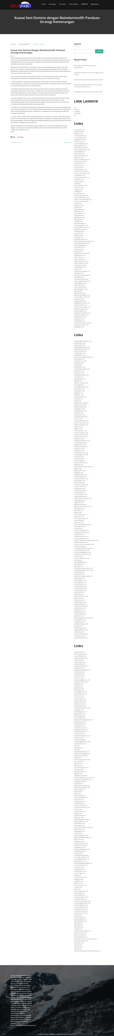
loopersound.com (79, 704)
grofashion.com (79, 616)
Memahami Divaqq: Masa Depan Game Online (88, 80)
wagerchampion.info (80, 496)
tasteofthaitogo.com (80, 245)
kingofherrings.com (80, 229)
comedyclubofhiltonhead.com (83, 548)
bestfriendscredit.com (81, 756)
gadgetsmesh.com (80, 445)
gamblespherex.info (80, 504)
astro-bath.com (79, 762)
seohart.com (78, 915)
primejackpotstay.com (81, 624)
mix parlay (18, 1007)
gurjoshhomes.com (80, 722)
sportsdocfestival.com (81, 634)
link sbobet (27, 981)
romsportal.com (79, 632)
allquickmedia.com (80, 223)
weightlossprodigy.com (81, 403)
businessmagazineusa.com (82, 524)
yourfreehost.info (79, 718)
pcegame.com (78, 881)
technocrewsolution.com (82, 173)
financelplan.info (79, 359)
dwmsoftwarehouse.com (82, 819)
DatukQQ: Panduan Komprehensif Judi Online (88, 92)
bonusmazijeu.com (80, 580)
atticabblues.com (79, 803)
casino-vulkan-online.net (81, 297)
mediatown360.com (80, 301)
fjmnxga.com (78, 251)
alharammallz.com (80, 795)
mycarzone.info (79, 516)
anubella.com (78, 929)
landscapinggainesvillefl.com (83, 863)
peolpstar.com (78, 158)
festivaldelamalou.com (81, 148)
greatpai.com (78, 783)
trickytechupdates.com (81, 315)
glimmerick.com (79, 688)
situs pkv (77, 109)
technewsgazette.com (81, 225)
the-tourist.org (78, 187)
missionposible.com (80, 305)
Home (44, 4)
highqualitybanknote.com (82, 849)
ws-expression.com (80, 885)
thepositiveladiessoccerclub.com (84, 777)
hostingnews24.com (80, 851)
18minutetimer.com (80, 431)
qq (75, 115)
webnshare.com (79, 439)
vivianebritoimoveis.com (81, 177)
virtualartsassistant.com (81, 550)
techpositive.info (79, 459)
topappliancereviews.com (82, 313)
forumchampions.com (81, 144)
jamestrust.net (78, 205)
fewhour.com (78, 429)
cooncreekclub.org (80, 138)
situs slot (13, 987)
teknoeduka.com (79, 893)
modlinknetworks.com (81, 606)
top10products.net (80, 353)
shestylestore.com (80, 636)
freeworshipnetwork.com (82, 787)
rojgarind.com (78, 427)
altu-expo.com (78, 766)
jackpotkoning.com (80, 604)
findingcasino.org (79, 488)
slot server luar (18, 981)
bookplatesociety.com (81, 730)
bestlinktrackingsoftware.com (83, 576)
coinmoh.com (78, 809)
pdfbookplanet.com (80, 474)
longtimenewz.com (80, 608)
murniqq (18, 1011)
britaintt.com (78, 945)
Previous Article (16, 142)
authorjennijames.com (81, 768)
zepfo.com (77, 889)
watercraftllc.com (79, 789)
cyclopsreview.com (80, 811)
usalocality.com (79, 660)
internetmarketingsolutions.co (83, 466)
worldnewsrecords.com (81, 532)
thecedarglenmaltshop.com (83, 341)
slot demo (25, 1005)
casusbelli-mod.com (80, 728)
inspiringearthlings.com (81, 857)
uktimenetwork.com (80, 654)
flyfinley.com (78, 381)
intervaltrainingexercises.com (83, 568)
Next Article (67, 142)
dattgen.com (78, 813)
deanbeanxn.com (79, 367)
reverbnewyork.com (80, 694)
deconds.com (78, 947)
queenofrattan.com (80, 476)
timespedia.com (79, 215)
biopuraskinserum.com (81, 261)
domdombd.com (79, 592)
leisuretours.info (79, 449)
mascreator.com (79, 867)
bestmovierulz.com (80, 700)
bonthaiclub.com (79, 726)
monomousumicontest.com (83, 498)
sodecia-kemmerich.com (82, 558)
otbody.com (78, 203)
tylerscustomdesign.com (82, 160)
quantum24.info (79, 520)
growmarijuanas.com (80, 437)
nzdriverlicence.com (80, 877)
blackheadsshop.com (80, 542)
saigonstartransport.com (82, 253)
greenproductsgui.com (81, 423)
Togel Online (95, 4)
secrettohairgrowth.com (81, 243)
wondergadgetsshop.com (82, 742)
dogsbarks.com (79, 817)
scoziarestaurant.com (81, 913)
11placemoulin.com (80, 397)
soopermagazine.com (81, 905)
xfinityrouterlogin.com (81, 309)
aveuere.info (78, 419)
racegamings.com (79, 622)
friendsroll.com (79, 738)
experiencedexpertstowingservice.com (86, 540)
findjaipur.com (78, 684)
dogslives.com (78, 472)
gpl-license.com (79, 839)
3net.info (77, 746)
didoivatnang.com (79, 815)
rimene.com (78, 269)
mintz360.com (78, 399)
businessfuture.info (80, 361)
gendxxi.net (77, 512)
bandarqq (77, 111)
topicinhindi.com (79, 345)
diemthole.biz (78, 219)
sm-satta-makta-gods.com (82, 901)
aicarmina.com (78, 678)
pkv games (20, 137)
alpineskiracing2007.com (82, 295)
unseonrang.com (79, 461)
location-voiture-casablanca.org (84, 544)
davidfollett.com (79, 690)
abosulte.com (78, 925)
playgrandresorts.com (81, 630)
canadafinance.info (80, 265)
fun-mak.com (78, 560)
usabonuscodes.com (80, 899)
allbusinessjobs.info (80, 351)
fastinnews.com (79, 598)
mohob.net (77, 401)
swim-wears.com (79, 154)
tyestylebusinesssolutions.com (83, 570)
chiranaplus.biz (79, 277)
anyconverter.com (80, 213)
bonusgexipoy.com (80, 586)
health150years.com (80, 169)
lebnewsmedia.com (80, 732)
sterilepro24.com (79, 534)
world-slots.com (79, 373)
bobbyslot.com (79, 395)
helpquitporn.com (80, 847)
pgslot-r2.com (78, 883)
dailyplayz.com (78, 594)
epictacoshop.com (80, 259)
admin (14, 44)
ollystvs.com (78, 468)
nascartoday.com (79, 873)
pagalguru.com (79, 879)
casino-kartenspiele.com (81, 197)
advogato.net (78, 189)
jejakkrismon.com (79, 217)
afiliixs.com (77, 793)
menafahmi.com (79, 869)
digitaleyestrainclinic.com (82, 303)
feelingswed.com (79, 831)
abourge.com (78, 791)
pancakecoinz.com (80, 379)
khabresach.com (79, 319)
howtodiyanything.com (81, 855)
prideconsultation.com (81, 383)
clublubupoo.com (79, 578)
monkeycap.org (79, 181)
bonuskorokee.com (80, 584)
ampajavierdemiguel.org (81, 670)
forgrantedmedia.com (81, 156)
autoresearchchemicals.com (83, 323)
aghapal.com (78, 764)
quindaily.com (78, 923)
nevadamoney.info (80, 267)
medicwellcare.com (80, 526)
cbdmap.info (78, 365)
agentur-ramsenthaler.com (82, 506)
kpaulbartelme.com (80, 546)
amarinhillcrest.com (80, 185)
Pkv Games (52, 4)
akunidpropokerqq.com (81, 752)
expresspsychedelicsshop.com (83, 827)
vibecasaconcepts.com (81, 518)
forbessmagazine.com (81, 835)
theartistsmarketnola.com (82, 275)
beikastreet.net (79, 132)
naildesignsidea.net (80, 781)
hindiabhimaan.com (80, 317)
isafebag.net (78, 191)
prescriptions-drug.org (81, 171)
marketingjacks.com (80, 311)
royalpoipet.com (79, 572)
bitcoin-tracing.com (80, 935)
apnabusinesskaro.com (81, 325)
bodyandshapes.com (80, 937)
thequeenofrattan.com (81, 478)
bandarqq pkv (26, 975)
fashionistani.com (79, 829)
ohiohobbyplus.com (80, 712)
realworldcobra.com (80, 490)
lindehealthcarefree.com (82, 349)
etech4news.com (79, 825)
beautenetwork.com (80, 933)
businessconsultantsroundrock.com (85, 939)
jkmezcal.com (78, 566)
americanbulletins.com (81, 797)
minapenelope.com (80, 706)
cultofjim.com (78, 686)
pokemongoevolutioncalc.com (83, 618)
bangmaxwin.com (79, 255)
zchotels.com (78, 887)
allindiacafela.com (79, 293)
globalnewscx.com (80, 470)
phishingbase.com (80, 620)
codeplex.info (78, 748)
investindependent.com (81, 859)
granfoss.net (78, 291)
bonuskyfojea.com (80, 582)
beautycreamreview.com (82, 807)
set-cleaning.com (79, 917)
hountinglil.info (79, 385)
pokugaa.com (78, 626)
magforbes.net (78, 179)
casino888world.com (80, 562)
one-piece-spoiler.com (81, 484)
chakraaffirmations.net (81, 387)
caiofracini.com (79, 457)
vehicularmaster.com (80, 666)
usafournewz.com (79, 662)
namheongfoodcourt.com (82, 281)
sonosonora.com (79, 734)
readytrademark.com (80, 909)
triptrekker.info (79, 510)
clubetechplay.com (80, 590)
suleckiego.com (79, 327)
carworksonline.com (80, 162)
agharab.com (78, 773)
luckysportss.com (79, 610)
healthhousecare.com (81, 843)
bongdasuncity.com (80, 411)
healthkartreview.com (81, 845)
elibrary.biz (77, 758)
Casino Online (73, 4)
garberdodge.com (79, 152)
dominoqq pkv (15, 1013)
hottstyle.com (78, 853)
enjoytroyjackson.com (81, 821)
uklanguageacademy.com (82, 347)
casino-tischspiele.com (81, 201)
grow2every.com (79, 841)
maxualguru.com (79, 409)
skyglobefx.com (79, 502)
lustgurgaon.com (79, 391)
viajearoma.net (79, 770)
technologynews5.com (81, 891)
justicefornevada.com (81, 447)
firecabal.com (78, 833)
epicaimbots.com (79, 823)
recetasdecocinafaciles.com (82, 779)
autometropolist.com (81, 805)
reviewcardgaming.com (81, 538)
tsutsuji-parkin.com (80, 771)
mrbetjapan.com (79, 231)
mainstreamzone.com (81, 435)
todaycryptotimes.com (81, 897)
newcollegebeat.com (80, 692)
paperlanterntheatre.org (82, 785)
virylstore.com (78, 165)
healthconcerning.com (81, 425)
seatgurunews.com (80, 744)
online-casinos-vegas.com (82, 307)
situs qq (27, 989)
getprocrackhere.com (81, 596)
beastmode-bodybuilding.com (83, 357)
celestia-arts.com (79, 142)
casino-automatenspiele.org (83, 199)
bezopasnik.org (79, 249)
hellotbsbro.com (79, 451)
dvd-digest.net (78, 273)
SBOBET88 (84, 4)
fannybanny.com (79, 600)
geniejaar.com (78, 393)
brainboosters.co (79, 672)
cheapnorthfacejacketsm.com (83, 720)
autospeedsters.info (80, 494)
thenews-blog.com (80, 895)
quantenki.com (79, 522)
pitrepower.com (79, 299)
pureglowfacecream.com (82, 227)
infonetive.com (78, 257)
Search (77, 43)
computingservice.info (81, 455)
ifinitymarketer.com (80, 602)
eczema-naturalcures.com (82, 760)
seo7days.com (78, 237)
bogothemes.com (79, 714)
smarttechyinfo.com (80, 405)
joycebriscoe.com (79, 676)
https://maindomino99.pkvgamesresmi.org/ (23, 1025)
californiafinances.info (81, 263)
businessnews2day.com (81, 530)
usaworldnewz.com (80, 656)
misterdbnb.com (79, 564)
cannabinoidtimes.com (81, 421)
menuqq (13, 1011)
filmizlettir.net (78, 134)
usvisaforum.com (79, 698)
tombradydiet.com (80, 724)
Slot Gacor (62, 4)
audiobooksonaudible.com (82, 931)
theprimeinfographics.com (82, 552)
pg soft (18, 983)
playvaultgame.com (80, 628)
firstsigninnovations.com (82, 150)
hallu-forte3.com (79, 285)
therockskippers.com (80, 289)
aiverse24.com (78, 927)
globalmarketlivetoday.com (82, 837)
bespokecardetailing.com (82, 754)
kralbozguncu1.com (80, 861)
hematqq (24, 1011)
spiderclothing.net (80, 740)
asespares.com (79, 799)
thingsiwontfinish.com (81, 638)
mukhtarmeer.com (80, 871)
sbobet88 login (15, 1009)
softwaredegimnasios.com (82, 903)
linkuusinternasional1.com (82, 736)
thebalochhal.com (79, 664)
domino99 (19, 975)
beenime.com (78, 556)
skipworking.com (79, 209)
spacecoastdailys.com (81, 907)
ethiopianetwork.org (80, 443)
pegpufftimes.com (80, 140)
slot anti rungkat (25, 985)
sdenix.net (77, 183)
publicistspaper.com (80, 921)
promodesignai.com (80, 919)
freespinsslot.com (79, 415)
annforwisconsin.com (81, 682)
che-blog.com (78, 377)
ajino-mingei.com (79, 716)
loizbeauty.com (79, 211)
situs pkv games (23, 979)
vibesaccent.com (79, 668)
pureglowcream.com (80, 239)
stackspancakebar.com (81, 279)
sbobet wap (25, 1007)
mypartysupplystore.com (82, 680)
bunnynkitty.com (79, 247)
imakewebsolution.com (81, 375)
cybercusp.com (79, 943)
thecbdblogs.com (79, 321)
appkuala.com (78, 235)
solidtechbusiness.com (81, 536)
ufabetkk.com (78, 221)
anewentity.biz (78, 233)
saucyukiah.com (79, 130)
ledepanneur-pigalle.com (82, 271)
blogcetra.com (78, 465)
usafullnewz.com (79, 652)
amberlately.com (79, 674)
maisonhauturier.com (81, 865)
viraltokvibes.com (79, 175)
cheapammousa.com (80, 775)
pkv (75, 107)
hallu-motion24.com (80, 287)
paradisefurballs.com (80, 417)
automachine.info (79, 492)
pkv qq (13, 975)
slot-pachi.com (78, 413)
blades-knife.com (79, 482)
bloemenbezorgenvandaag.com (84, 241)
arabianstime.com (80, 801)
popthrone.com (79, 371)
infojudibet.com (79, 363)
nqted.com (77, 875)
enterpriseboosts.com (81, 195)
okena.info (77, 750)
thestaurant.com (79, 574)
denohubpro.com (79, 480)
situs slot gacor (15, 985)
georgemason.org (79, 343)
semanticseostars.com (81, 433)
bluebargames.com (80, 146)
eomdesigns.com (79, 508)
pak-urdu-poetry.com (81, 463)
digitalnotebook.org (80, 407)
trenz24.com (78, 207)
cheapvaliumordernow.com (82, 554)
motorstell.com (79, 167)
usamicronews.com (80, 614)
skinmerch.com (79, 696)
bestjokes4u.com (79, 389)
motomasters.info (79, 514)
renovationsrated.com (81, 911)
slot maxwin (24, 983)
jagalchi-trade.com (80, 702)
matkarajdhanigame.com (82, 369)
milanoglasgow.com (80, 283)
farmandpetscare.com (81, 453)
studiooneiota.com (80, 486)
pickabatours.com (79, 355)
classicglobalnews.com (81, 941)
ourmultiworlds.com (80, 136)
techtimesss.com (79, 163)
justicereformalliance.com (82, 708)
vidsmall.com (78, 528)
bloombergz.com (79, 193)
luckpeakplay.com (79, 612)
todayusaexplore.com (81, 658)
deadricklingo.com (80, 500)
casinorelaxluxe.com (80, 588)
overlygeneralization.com (82, 441)
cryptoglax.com (79, 710)
